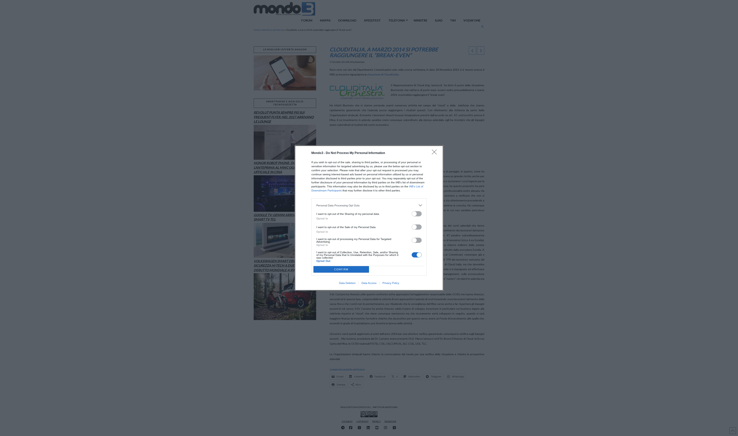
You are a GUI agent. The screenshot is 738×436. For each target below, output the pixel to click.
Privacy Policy (390, 283)
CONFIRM (341, 269)
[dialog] (369, 218)
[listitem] (369, 205)
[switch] (417, 213)
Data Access (369, 283)
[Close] (435, 153)
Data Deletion (347, 283)
